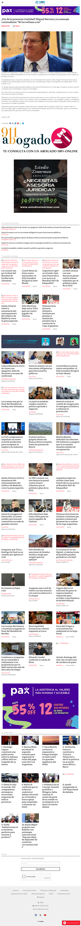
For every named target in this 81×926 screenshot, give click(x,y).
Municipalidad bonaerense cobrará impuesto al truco (39, 628)
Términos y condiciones (48, 890)
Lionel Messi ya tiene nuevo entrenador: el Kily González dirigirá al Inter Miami (30, 277)
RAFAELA (59, 637)
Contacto (15, 890)
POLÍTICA (4, 234)
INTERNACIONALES (8, 229)
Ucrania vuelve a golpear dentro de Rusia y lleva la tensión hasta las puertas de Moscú (34, 238)
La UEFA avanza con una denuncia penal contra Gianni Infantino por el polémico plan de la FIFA (71, 278)
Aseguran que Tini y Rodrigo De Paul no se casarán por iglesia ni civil (12, 553)
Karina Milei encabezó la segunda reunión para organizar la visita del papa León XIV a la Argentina (29, 756)
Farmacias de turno (63, 894)
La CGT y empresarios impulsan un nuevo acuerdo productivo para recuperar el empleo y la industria (12, 442)
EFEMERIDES (6, 594)
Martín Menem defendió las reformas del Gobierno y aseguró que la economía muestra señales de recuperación (68, 443)
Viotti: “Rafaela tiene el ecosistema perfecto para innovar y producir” (9, 831)
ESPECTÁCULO (6, 560)
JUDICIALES (5, 673)
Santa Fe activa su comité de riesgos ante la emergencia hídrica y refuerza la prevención (36, 243)
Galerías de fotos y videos (19, 894)
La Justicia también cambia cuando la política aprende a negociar (27, 248)
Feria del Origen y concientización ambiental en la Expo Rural (66, 630)
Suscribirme (40, 869)
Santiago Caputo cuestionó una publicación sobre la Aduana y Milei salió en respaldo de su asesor (9, 756)
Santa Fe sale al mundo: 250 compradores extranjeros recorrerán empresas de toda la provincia (8, 793)
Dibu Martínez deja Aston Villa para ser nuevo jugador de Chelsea (30, 311)
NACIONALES (34, 634)
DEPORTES (5, 26)
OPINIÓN (4, 250)
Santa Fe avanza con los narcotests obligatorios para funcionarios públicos (31, 232)
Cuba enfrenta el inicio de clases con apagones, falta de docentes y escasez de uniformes (36, 227)
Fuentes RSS (64, 890)
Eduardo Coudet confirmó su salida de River (39, 659)
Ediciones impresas (38, 894)
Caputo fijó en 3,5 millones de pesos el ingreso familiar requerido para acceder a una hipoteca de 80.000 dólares (67, 594)
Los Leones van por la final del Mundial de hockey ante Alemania (8, 276)
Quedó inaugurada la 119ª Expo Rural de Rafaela (70, 788)
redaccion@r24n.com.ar (40, 909)
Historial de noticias (29, 890)
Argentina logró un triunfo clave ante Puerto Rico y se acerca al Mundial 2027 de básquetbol (50, 277)
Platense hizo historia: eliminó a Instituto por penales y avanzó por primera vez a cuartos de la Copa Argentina (50, 316)
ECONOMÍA (60, 604)
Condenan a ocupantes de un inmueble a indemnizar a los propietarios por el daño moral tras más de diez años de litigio (12, 663)
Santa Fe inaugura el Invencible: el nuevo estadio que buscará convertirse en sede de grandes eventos (12, 519)
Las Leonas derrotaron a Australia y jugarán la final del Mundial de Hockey (13, 630)
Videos (51, 894)
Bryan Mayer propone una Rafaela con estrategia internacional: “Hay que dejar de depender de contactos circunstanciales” (30, 836)
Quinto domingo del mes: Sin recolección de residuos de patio (66, 659)
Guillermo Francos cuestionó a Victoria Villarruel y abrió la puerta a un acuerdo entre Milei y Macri (71, 757)
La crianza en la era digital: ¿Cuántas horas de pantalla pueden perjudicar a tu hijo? (67, 553)
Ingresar (41, 897)
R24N (3, 855)
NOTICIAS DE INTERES (64, 560)
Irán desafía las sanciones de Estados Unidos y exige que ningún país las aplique (39, 554)
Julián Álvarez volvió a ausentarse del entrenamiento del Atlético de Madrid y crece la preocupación (9, 313)
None (18, 26)
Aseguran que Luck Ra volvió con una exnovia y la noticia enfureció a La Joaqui (40, 592)
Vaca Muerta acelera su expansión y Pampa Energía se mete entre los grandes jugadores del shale (50, 756)
